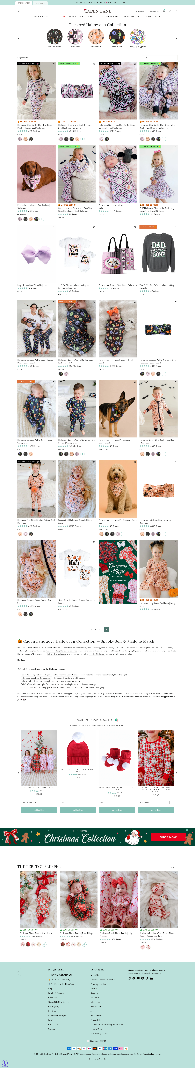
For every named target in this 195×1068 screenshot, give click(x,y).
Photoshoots (96, 1006)
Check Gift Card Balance (58, 1002)
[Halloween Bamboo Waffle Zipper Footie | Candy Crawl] (20, 454)
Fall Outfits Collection (56, 653)
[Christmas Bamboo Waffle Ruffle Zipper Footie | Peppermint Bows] (142, 947)
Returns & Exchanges (57, 1015)
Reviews (94, 988)
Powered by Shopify (97, 1058)
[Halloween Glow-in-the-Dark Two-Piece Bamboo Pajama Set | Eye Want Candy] (31, 139)
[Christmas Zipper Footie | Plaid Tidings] (28, 944)
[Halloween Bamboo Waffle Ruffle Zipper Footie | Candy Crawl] (107, 139)
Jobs (92, 1010)
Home (148, 16)
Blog (50, 988)
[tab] (23, 3)
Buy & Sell (52, 1010)
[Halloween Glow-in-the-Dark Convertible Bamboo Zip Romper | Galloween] (142, 139)
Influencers (95, 1002)
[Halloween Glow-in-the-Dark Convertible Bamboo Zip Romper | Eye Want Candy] (153, 139)
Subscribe (154, 11)
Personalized (132, 16)
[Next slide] (176, 39)
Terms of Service (97, 1028)
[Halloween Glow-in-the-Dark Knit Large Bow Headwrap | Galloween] (61, 139)
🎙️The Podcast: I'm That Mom (61, 984)
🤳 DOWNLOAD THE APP (60, 975)
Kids (100, 16)
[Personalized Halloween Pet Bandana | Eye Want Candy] (25, 219)
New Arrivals (43, 16)
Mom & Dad (113, 16)
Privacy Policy (96, 1019)
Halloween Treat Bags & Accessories (36, 677)
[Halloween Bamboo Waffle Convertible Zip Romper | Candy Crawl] (158, 139)
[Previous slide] (19, 39)
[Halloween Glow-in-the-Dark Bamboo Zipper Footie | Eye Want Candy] (25, 454)
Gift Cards (52, 997)
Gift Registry (53, 1006)
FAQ (50, 1019)
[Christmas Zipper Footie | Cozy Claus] (22, 944)
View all (174, 867)
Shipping (94, 993)
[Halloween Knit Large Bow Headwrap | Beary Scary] (77, 139)
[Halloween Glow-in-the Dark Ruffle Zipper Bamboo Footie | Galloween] (101, 139)
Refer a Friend (96, 1015)
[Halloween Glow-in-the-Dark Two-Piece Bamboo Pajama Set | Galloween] (20, 139)
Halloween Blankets (29, 681)
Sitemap (51, 1028)
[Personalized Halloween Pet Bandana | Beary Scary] (31, 219)
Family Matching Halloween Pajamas (36, 674)
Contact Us (53, 1024)
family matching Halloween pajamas (61, 650)
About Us (95, 975)
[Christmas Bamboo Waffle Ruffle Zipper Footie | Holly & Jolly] (148, 947)
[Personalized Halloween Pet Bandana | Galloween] (20, 219)
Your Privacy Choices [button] (99, 1033)
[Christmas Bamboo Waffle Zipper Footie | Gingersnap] (39, 944)
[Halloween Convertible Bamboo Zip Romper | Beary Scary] (147, 139)
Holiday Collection (97, 653)
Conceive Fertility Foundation (103, 979)
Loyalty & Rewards (56, 993)
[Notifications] (164, 10)
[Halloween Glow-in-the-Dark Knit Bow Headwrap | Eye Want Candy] (66, 139)
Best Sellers (77, 16)
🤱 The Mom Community (59, 979)
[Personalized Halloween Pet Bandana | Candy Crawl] (36, 219)
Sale (158, 16)
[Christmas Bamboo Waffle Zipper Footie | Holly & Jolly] (33, 944)
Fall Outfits (26, 684)
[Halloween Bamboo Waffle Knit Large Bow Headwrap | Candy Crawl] (71, 139)
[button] (52, 65)
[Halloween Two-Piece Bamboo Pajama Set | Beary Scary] (25, 139)
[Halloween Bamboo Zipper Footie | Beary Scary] (31, 454)
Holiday (60, 16)
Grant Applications (98, 984)
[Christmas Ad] (118, 572)
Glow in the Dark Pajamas (67, 674)
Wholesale (141, 11)
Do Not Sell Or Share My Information (107, 1024)
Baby (91, 16)
